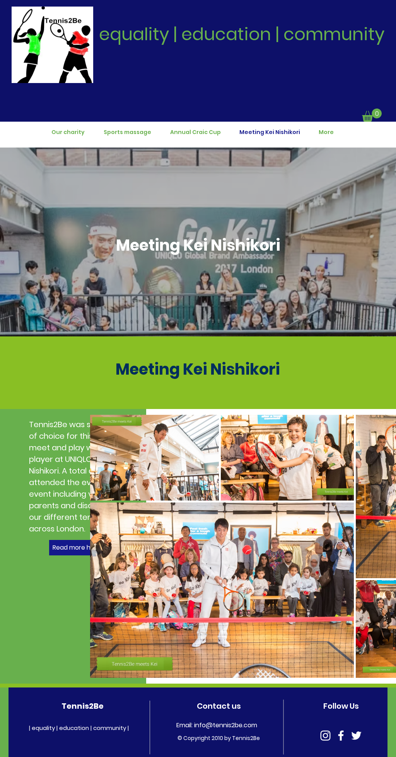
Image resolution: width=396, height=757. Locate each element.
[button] (372, 115)
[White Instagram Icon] (325, 735)
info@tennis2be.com (225, 725)
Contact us (219, 706)
